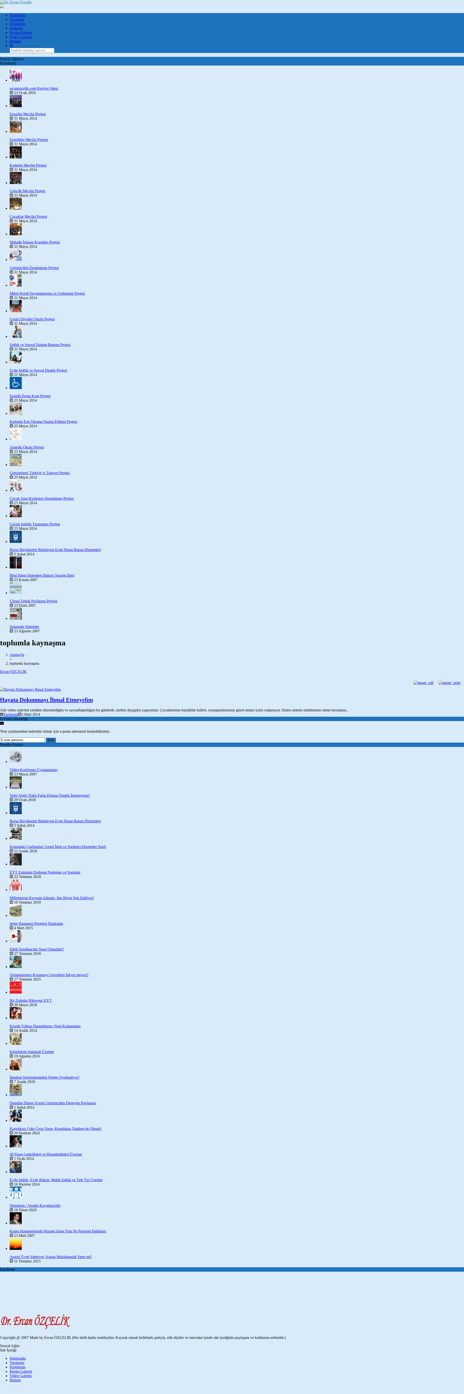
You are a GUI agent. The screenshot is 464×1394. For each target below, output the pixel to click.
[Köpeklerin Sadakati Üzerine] (237, 1039)
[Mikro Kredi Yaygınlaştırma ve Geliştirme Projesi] (237, 281)
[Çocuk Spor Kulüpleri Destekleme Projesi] (237, 486)
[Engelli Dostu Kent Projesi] (237, 383)
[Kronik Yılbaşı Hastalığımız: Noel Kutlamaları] (237, 1013)
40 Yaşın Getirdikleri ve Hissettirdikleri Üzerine (46, 1154)
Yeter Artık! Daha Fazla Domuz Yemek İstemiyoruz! (50, 795)
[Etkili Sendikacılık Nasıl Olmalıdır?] (237, 936)
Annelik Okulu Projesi (27, 447)
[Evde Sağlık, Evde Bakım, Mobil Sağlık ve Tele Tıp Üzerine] (237, 1167)
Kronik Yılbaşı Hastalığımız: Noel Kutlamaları (45, 1026)
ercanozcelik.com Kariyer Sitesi (34, 88)
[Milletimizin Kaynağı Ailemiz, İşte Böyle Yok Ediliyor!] (237, 885)
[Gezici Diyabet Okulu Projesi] (237, 306)
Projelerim (17, 24)
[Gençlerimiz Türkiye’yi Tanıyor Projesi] (237, 460)
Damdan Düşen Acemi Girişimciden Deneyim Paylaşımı (53, 1103)
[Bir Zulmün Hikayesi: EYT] (237, 988)
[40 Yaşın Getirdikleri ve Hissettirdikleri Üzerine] (237, 1141)
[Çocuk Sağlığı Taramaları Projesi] (237, 511)
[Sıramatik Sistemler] (237, 614)
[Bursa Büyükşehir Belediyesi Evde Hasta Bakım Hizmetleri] (237, 537)
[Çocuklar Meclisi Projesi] (237, 204)
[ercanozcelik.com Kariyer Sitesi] (237, 75)
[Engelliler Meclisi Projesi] (237, 127)
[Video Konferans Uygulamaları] (237, 757)
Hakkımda (18, 15)
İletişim (15, 41)
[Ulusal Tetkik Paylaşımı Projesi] (237, 588)
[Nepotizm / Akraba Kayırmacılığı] (237, 1193)
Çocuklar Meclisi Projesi (28, 216)
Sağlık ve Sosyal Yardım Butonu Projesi (40, 345)
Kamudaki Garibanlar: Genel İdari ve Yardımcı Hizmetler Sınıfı (58, 847)
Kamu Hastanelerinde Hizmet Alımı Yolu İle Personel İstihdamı (58, 1231)
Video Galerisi (21, 37)
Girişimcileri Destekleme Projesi (34, 268)
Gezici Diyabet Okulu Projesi (32, 319)
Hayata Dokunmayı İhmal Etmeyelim (46, 700)
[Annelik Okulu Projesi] (237, 434)
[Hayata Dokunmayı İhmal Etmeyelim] (232, 689)
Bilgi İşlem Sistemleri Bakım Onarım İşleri (42, 575)
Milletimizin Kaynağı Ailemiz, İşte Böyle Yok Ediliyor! (52, 898)
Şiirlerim (16, 28)
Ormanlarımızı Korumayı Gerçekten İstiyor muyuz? (49, 975)
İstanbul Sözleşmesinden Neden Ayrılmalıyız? (45, 1077)
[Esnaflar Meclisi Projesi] (237, 101)
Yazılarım (17, 19)
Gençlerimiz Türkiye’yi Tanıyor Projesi (40, 473)
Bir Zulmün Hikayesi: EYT (31, 1000)
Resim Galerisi (21, 32)
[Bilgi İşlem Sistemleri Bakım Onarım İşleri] (237, 562)
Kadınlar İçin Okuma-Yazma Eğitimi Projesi (43, 422)
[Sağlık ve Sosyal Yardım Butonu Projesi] (237, 332)
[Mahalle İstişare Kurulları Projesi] (237, 229)
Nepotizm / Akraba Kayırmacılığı (35, 1205)
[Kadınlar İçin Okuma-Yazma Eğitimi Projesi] (237, 409)
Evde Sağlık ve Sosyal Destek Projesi (38, 370)
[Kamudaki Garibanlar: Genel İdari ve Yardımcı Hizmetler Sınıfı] (237, 834)
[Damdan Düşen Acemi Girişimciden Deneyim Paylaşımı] (237, 1090)
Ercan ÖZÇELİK (13, 672)
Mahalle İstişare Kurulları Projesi (35, 242)
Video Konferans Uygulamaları (34, 770)
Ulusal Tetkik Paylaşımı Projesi (33, 601)
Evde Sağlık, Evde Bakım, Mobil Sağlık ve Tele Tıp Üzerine (56, 1180)
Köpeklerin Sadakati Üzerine (32, 1052)
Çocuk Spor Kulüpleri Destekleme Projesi (42, 498)
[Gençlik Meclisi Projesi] (237, 178)
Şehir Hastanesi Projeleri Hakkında (36, 924)
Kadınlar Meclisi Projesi (28, 165)
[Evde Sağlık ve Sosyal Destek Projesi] (237, 357)
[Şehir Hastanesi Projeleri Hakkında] (237, 911)
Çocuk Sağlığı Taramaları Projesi (35, 524)
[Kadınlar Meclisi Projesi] (237, 152)
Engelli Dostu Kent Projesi (30, 396)
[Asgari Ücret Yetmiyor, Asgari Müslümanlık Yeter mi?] (237, 1244)
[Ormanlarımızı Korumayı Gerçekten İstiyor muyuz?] (237, 962)
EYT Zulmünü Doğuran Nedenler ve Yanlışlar (45, 872)
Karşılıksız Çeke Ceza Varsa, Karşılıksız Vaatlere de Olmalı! (56, 1129)
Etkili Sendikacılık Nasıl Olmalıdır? (37, 949)
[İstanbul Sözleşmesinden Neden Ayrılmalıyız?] (237, 1064)
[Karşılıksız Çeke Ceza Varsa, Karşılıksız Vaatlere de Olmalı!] (237, 1116)
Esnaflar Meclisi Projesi (28, 114)
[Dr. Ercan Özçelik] (15, 2)
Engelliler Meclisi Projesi (29, 140)
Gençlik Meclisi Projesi (27, 191)
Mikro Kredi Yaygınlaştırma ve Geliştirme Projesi (47, 293)
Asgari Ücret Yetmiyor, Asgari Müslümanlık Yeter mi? (51, 1257)
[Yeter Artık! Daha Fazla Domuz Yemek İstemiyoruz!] (237, 782)
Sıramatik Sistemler (24, 627)
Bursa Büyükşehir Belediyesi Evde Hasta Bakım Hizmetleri (55, 550)
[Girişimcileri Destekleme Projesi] (237, 255)
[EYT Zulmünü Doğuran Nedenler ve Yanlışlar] (237, 859)
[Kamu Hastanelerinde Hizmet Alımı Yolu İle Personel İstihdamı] (237, 1218)
